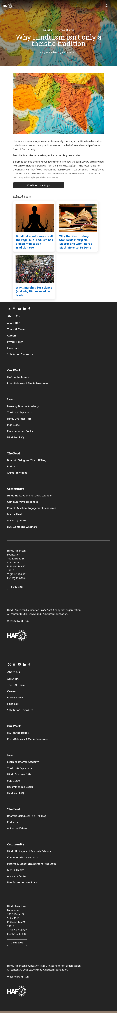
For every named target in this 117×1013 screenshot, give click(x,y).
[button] (17, 587)
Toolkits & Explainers (19, 412)
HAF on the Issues (18, 377)
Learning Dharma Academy (23, 406)
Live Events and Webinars (22, 526)
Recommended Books (20, 431)
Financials (13, 348)
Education (48, 29)
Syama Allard (50, 52)
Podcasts (12, 466)
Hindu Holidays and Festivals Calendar (29, 495)
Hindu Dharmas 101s (19, 418)
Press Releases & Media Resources (27, 383)
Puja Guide (13, 425)
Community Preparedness (22, 501)
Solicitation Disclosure (20, 354)
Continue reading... (38, 185)
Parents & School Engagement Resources (31, 508)
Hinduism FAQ (15, 437)
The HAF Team (16, 329)
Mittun (25, 621)
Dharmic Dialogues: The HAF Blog (26, 460)
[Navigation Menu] (112, 5)
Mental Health (15, 514)
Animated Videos (17, 472)
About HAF (13, 323)
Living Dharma (66, 29)
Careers (11, 335)
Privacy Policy (15, 342)
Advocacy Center (17, 520)
